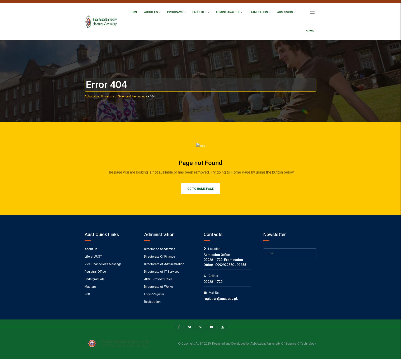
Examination (258, 12)
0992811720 (213, 282)
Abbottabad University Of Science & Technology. (283, 343)
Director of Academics (159, 249)
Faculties (199, 12)
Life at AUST (93, 256)
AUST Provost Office (158, 279)
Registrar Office (95, 271)
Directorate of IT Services (161, 271)
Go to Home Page (200, 188)
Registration (152, 302)
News (310, 31)
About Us (151, 12)
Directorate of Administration (164, 264)
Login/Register (154, 294)
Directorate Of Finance (159, 256)
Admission (285, 12)
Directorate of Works (158, 287)
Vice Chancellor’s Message (103, 264)
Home (133, 12)
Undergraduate (95, 279)
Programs (175, 12)
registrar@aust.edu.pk (221, 299)
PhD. (87, 294)
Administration (228, 12)
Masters (90, 287)
